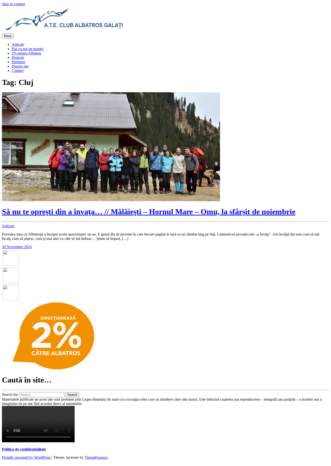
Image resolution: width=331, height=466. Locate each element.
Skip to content (13, 4)
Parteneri (18, 62)
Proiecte (18, 57)
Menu (8, 36)
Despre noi (20, 66)
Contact (18, 71)
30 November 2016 (17, 247)
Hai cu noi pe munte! (28, 49)
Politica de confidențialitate (24, 449)
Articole (18, 44)
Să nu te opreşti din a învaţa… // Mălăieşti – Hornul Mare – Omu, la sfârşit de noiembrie (148, 211)
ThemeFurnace (96, 457)
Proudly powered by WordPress (26, 457)
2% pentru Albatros (26, 53)
